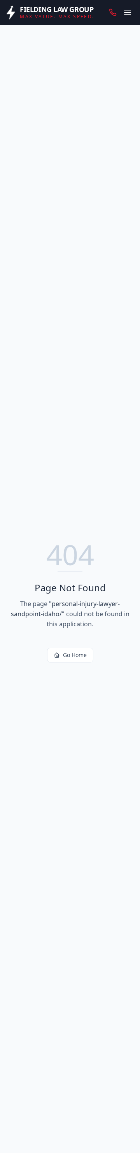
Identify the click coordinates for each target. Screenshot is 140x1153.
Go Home (75, 655)
